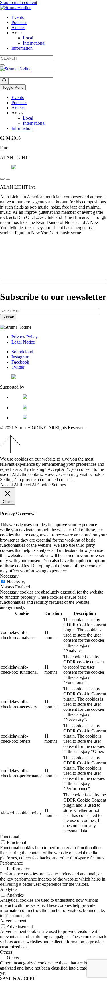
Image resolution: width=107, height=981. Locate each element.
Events (17, 17)
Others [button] (6, 952)
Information (22, 48)
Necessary (16, 581)
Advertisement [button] (13, 920)
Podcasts (19, 22)
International (34, 43)
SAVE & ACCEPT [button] (17, 978)
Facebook (20, 362)
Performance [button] (11, 863)
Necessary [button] (9, 576)
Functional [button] (9, 836)
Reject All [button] (28, 484)
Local (28, 37)
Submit (8, 317)
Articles (18, 27)
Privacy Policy (24, 336)
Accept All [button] (9, 484)
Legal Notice (23, 342)
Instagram (20, 356)
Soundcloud (22, 351)
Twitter (17, 367)
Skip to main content (18, 2)
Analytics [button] (8, 889)
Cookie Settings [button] (51, 484)
